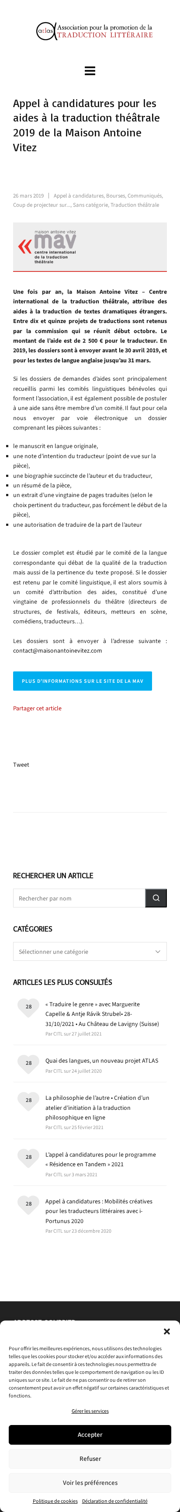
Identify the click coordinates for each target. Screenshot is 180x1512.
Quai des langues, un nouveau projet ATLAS (101, 1061)
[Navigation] (90, 71)
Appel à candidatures (79, 195)
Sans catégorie (90, 205)
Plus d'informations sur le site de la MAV (82, 681)
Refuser (90, 1458)
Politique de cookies (55, 1501)
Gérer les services (90, 1411)
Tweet (21, 765)
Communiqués (145, 195)
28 (29, 1006)
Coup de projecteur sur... (41, 205)
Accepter (90, 1434)
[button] (167, 1331)
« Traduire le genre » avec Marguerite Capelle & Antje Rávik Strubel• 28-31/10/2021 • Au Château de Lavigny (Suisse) (102, 1014)
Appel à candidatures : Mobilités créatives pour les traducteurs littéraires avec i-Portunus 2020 (98, 1211)
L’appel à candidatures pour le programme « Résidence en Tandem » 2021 (100, 1159)
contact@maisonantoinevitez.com (57, 651)
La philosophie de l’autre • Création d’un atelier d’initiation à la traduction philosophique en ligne (97, 1108)
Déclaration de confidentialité (115, 1501)
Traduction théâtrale (135, 205)
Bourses (115, 195)
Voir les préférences (90, 1482)
